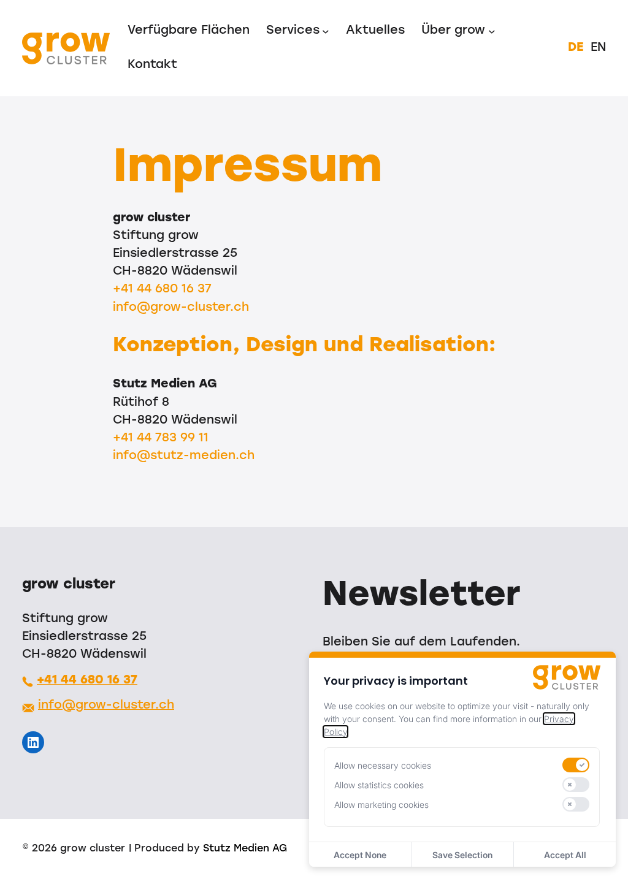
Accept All (565, 855)
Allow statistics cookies (379, 785)
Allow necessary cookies (382, 765)
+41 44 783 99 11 (161, 438)
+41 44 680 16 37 (162, 289)
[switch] (575, 765)
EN (598, 48)
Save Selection (462, 855)
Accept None (360, 855)
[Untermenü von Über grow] (492, 31)
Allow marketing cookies (381, 804)
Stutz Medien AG (245, 849)
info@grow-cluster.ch (181, 308)
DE (575, 48)
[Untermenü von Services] (325, 31)
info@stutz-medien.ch (184, 456)
